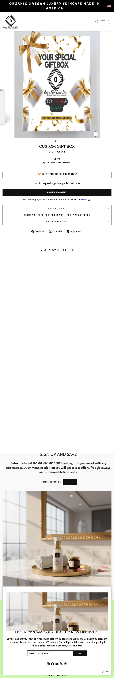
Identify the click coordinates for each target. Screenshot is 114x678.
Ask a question (57, 221)
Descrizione (57, 208)
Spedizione (48, 162)
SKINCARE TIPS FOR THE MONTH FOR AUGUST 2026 (57, 215)
